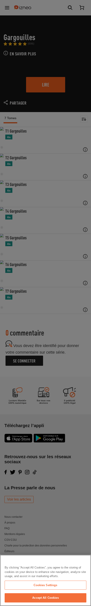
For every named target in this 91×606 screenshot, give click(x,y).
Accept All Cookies (45, 597)
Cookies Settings (45, 585)
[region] (45, 580)
